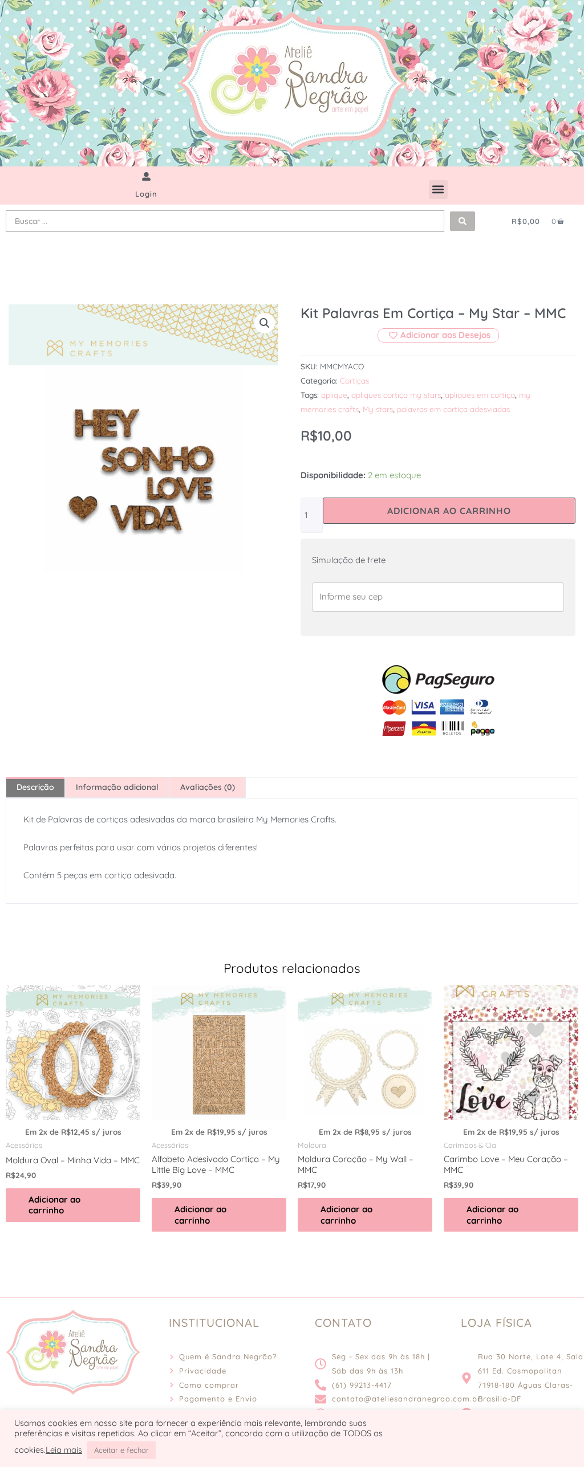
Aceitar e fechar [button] (121, 1449)
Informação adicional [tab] (117, 787)
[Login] (146, 176)
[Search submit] (462, 221)
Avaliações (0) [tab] (207, 787)
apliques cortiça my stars (396, 395)
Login (146, 193)
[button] (438, 189)
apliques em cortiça (480, 395)
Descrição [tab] (35, 787)
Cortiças (354, 380)
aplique (334, 395)
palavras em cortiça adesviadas (453, 409)
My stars (378, 409)
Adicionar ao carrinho (449, 510)
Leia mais (64, 1450)
